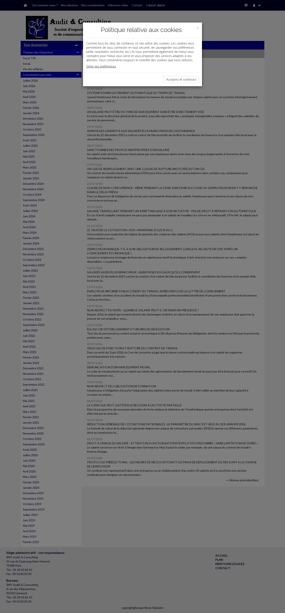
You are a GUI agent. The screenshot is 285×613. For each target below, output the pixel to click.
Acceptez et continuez (181, 79)
